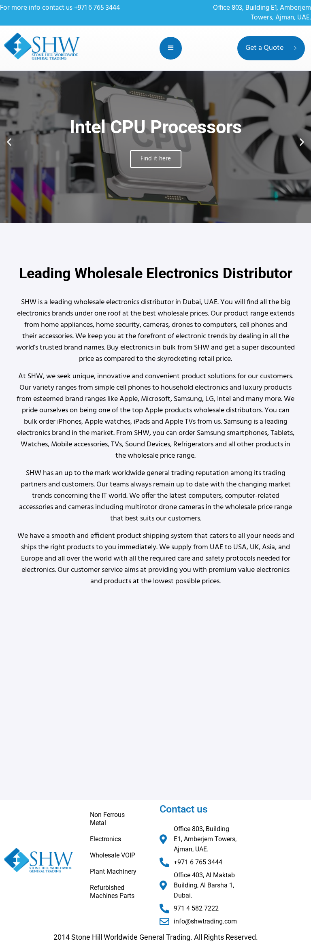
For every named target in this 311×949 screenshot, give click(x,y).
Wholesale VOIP (112, 855)
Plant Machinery (113, 871)
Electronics (105, 839)
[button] (9, 142)
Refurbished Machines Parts (112, 892)
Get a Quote (264, 48)
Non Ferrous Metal (107, 819)
